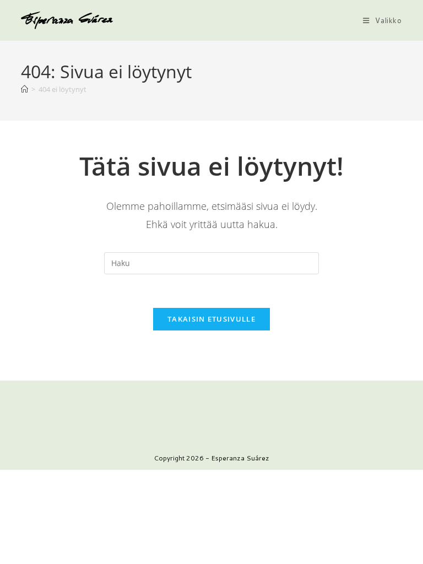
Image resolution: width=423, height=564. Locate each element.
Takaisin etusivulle (211, 319)
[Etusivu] (24, 89)
